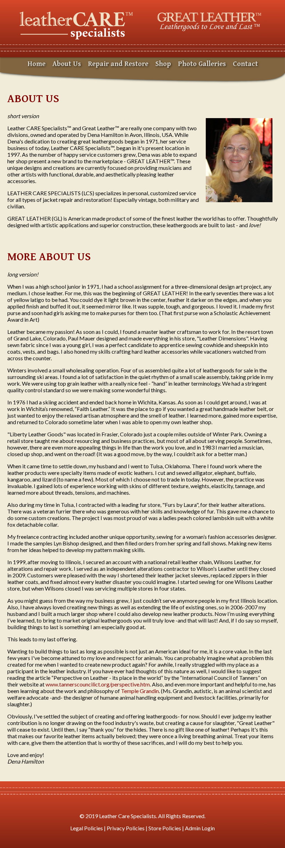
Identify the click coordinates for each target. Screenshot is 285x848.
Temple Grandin (140, 691)
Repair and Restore (118, 64)
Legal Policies (86, 828)
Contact (245, 64)
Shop (163, 64)
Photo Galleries (202, 64)
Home (36, 64)
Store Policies (164, 828)
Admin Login (200, 828)
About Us (66, 64)
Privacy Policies (126, 828)
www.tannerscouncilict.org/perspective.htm (98, 684)
